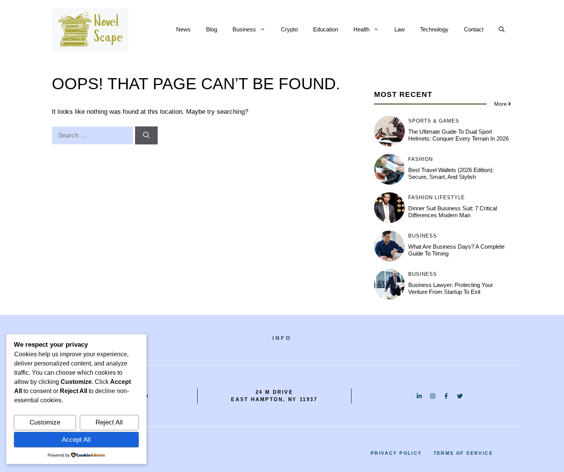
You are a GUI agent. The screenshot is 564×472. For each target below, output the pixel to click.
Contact (473, 29)
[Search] (146, 135)
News (183, 29)
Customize (45, 422)
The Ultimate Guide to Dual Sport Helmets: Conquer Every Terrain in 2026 (458, 135)
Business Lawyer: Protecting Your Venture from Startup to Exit (450, 288)
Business (244, 29)
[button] (501, 29)
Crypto (289, 29)
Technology (434, 29)
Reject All (109, 422)
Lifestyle (450, 197)
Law (399, 29)
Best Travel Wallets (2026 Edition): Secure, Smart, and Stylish (451, 173)
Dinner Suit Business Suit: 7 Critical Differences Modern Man (452, 211)
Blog (211, 29)
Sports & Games (433, 120)
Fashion (420, 159)
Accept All (76, 439)
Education (325, 29)
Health (361, 29)
